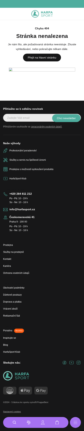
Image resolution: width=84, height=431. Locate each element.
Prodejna (8, 245)
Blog (5, 345)
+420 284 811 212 (20, 193)
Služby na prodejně (13, 252)
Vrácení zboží (10, 308)
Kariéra (7, 266)
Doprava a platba (12, 301)
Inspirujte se (9, 338)
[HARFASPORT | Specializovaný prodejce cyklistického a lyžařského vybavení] (42, 14)
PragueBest (42, 402)
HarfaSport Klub (11, 352)
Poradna (13, 330)
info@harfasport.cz (22, 209)
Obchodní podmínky (13, 287)
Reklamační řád (11, 315)
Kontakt (7, 259)
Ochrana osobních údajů (16, 273)
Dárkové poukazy (12, 294)
